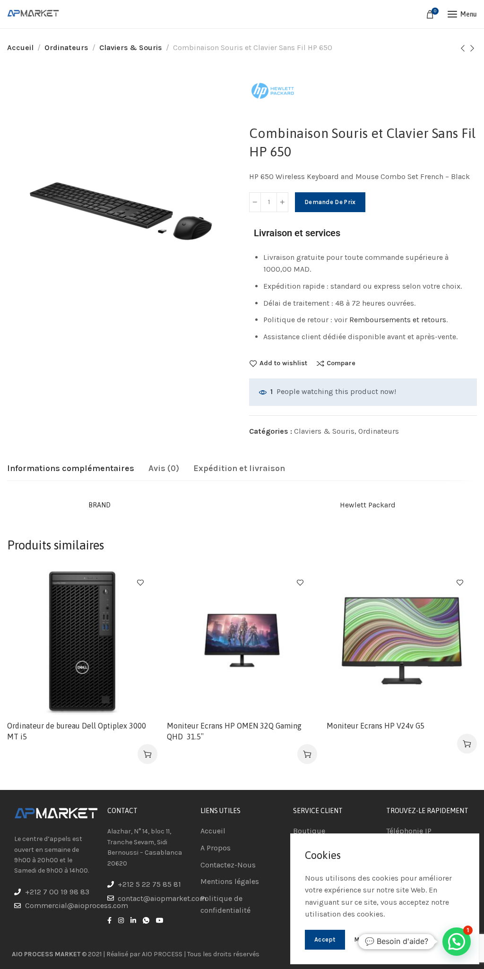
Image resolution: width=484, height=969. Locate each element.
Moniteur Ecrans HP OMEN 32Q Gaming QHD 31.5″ (234, 730)
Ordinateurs (66, 47)
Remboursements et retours (397, 319)
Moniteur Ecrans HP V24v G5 (375, 725)
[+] (282, 202)
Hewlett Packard (368, 504)
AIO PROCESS (162, 954)
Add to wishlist (283, 363)
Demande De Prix (330, 202)
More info (368, 939)
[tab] (70, 468)
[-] (255, 202)
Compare (341, 363)
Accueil (20, 47)
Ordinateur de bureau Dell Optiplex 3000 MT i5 (76, 730)
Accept (325, 939)
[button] (147, 754)
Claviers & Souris (130, 47)
